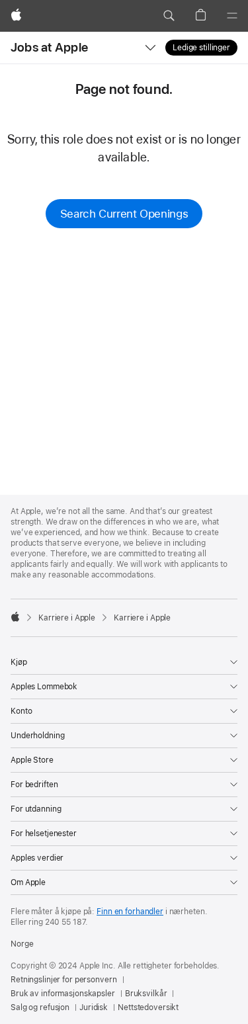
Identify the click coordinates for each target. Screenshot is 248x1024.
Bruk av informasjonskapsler (63, 993)
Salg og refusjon (40, 1007)
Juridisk (93, 1007)
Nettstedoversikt (148, 1007)
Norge (22, 944)
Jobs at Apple (49, 47)
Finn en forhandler (130, 911)
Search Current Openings (124, 213)
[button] (169, 16)
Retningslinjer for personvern (64, 979)
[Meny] (232, 16)
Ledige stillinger (201, 47)
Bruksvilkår (146, 993)
